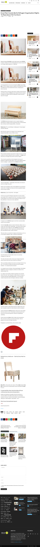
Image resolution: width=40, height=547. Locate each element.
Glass (4, 509)
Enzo (13, 411)
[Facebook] (30, 0)
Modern (8, 516)
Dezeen (2, 408)
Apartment (2, 499)
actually (4, 497)
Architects (7, 499)
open (2, 518)
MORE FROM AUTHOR (13, 431)
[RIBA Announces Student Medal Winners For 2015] (4, 451)
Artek (4, 411)
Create (2, 504)
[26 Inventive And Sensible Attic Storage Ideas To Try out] (16, 503)
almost (9, 497)
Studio (9, 520)
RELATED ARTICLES (4, 431)
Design (9, 504)
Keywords (7, 514)
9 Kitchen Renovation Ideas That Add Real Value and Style (33, 55)
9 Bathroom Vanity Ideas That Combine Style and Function (33, 68)
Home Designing (3, 511)
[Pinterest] (33, 0)
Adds (7, 497)
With (8, 521)
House (8, 511)
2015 (2, 497)
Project (7, 518)
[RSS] (35, 0)
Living (1, 516)
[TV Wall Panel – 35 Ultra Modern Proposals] (16, 498)
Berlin (7, 411)
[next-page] (3, 461)
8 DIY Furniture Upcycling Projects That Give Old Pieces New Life (33, 42)
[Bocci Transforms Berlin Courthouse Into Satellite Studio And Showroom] (22, 436)
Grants (24, 411)
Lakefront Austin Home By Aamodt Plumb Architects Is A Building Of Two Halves (6, 426)
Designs (2, 506)
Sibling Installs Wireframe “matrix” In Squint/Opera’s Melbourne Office (32, 498)
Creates (4, 504)
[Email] (16, 36)
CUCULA (10, 411)
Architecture (3, 500)
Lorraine (30, 45)
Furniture (20, 411)
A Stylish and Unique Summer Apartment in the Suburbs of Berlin (4, 440)
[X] (37, 0)
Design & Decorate (3, 10)
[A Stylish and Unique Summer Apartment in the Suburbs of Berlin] (4, 436)
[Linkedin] (11, 36)
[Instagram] (31, 0)
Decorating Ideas (8, 10)
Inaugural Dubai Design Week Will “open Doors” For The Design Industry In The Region (20, 426)
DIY (9, 506)
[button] (38, 2)
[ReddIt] (14, 36)
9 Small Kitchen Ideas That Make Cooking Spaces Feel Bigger (33, 94)
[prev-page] (1, 461)
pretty (4, 518)
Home (7, 509)
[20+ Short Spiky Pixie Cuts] (16, 508)
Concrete (2, 502)
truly (1, 521)
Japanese (2, 515)
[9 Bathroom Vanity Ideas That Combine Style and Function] (33, 65)
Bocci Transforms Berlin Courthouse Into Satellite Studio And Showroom (22, 440)
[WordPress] (38, 0)
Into (8, 513)
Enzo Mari (16, 411)
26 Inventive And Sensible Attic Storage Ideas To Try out (22, 503)
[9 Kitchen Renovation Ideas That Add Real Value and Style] (33, 52)
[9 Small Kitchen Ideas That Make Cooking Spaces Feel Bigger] (33, 91)
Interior (5, 513)
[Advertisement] (20, 6)
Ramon (2, 16)
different (6, 506)
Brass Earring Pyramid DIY (32, 504)
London (4, 516)
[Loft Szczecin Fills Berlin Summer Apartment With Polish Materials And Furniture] (13, 449)
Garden (2, 509)
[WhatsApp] (9, 36)
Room (11, 518)
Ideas (2, 513)
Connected (7, 502)
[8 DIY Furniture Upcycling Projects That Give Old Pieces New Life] (33, 40)
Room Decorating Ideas (4, 520)
